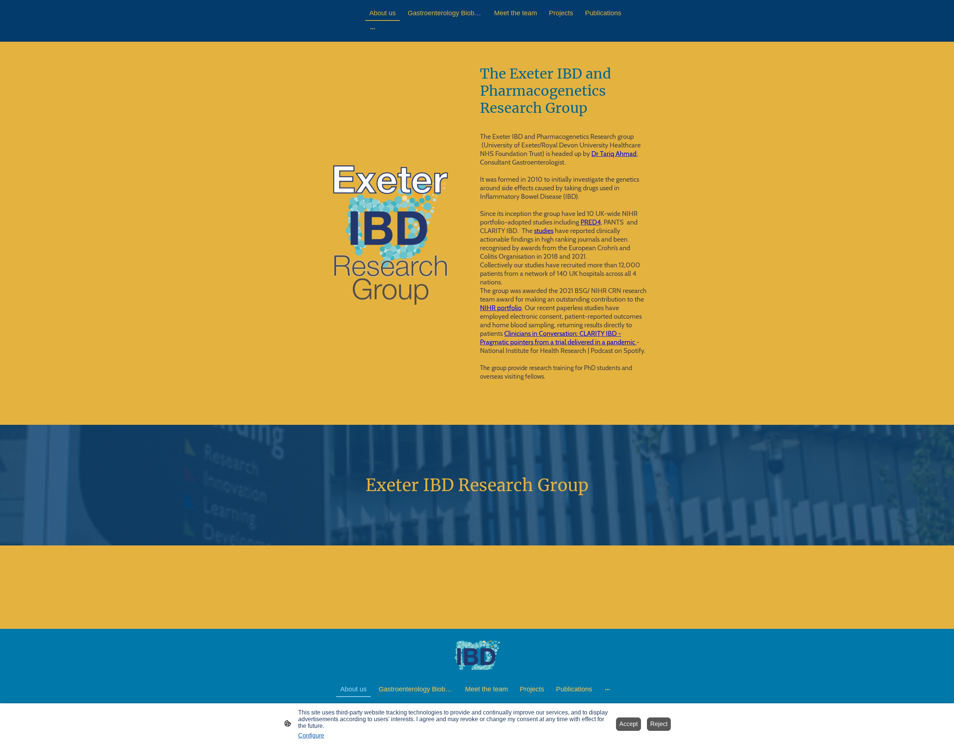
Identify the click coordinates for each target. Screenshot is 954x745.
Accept (628, 724)
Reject (658, 724)
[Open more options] (372, 28)
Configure (311, 735)
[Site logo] (477, 655)
